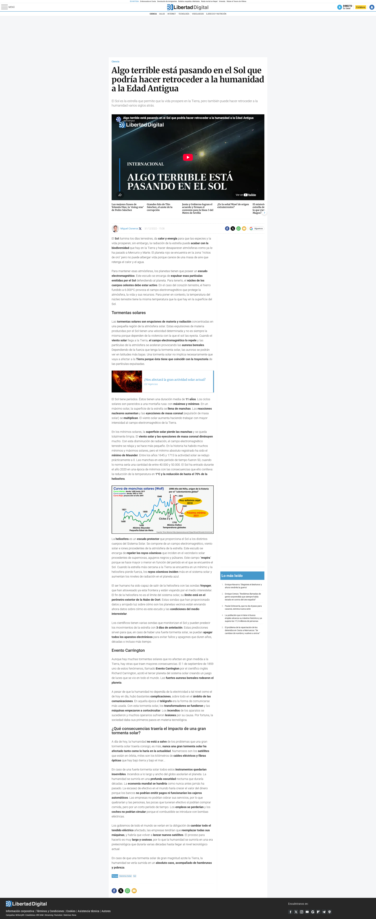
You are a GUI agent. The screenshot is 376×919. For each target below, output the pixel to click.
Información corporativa (20, 911)
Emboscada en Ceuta (148, 1)
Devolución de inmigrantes (167, 1)
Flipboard (318, 912)
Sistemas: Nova (70, 915)
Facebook (290, 912)
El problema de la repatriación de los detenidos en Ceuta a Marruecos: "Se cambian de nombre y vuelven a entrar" (242, 630)
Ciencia (153, 14)
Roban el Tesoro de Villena (236, 1)
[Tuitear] (233, 228)
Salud (162, 14)
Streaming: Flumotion (53, 915)
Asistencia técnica (88, 911)
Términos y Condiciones (50, 911)
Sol (134, 876)
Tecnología (183, 14)
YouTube (307, 912)
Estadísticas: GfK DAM (34, 915)
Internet (171, 14)
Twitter (296, 912)
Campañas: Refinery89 (15, 915)
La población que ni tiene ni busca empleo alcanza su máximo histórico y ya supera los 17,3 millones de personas (243, 618)
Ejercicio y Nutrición (216, 14)
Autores (106, 911)
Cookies (70, 911)
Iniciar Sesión (371, 7)
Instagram (301, 912)
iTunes (329, 912)
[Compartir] (227, 228)
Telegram (324, 912)
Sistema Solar (125, 876)
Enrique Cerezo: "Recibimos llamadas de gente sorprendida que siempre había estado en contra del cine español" (243, 597)
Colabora (360, 7)
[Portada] (188, 7)
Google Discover (312, 912)
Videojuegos (198, 14)
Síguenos (258, 228)
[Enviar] (238, 228)
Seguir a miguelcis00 (140, 228)
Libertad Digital (147, 904)
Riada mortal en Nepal (209, 1)
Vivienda (222, 1)
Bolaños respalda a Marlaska (189, 1)
